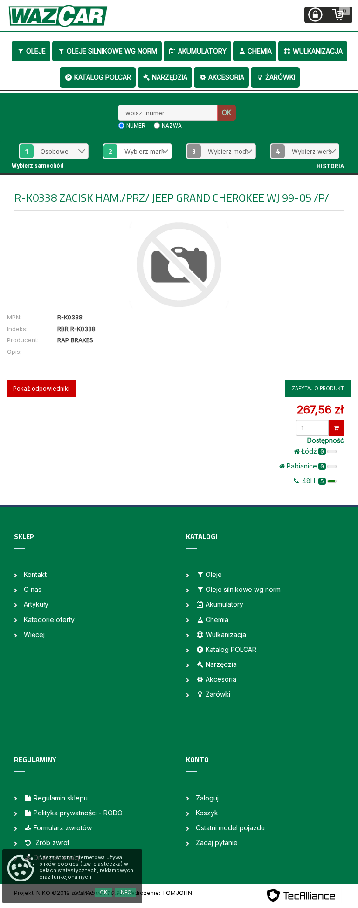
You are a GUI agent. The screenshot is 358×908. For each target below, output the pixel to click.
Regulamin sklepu (61, 798)
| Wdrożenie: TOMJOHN (159, 892)
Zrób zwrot (51, 843)
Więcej (34, 634)
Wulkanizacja (318, 51)
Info (125, 892)
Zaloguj (207, 798)
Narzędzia (169, 77)
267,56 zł (320, 409)
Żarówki (280, 77)
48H (312, 481)
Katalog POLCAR (102, 77)
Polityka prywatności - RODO (78, 813)
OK (226, 112)
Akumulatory (202, 51)
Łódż (312, 451)
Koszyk (207, 813)
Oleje (36, 51)
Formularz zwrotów (63, 828)
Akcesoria (226, 77)
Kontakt (35, 574)
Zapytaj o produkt (318, 388)
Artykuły (36, 604)
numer (135, 125)
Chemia (260, 51)
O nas (32, 589)
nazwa (172, 125)
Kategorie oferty (49, 619)
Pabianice (305, 466)
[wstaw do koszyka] (336, 428)
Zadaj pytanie (217, 843)
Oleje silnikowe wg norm (112, 51)
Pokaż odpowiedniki (41, 388)
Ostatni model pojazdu (230, 828)
